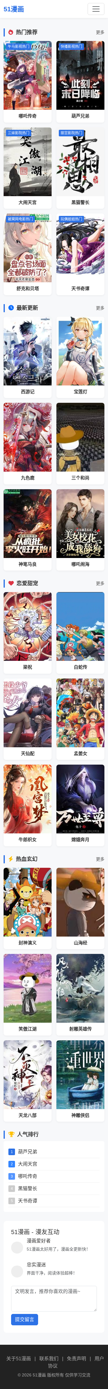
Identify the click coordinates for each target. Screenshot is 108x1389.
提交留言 (24, 1319)
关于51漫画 (18, 1358)
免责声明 (76, 1358)
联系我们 (48, 1358)
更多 (100, 32)
